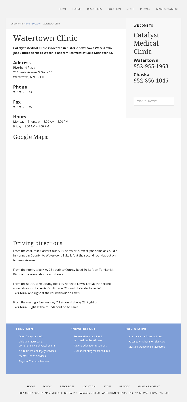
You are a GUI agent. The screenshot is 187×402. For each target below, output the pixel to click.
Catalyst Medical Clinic (29, 9)
